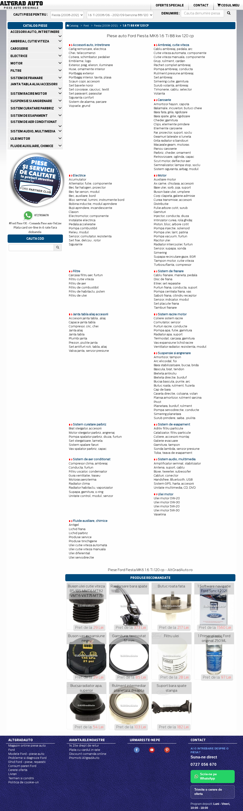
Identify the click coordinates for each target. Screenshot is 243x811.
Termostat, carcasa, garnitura (174, 338)
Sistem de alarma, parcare (88, 102)
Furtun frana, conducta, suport (175, 287)
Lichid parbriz (78, 533)
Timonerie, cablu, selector (173, 89)
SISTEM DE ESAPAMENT (29, 115)
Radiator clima (79, 483)
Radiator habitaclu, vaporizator (91, 487)
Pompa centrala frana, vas (172, 291)
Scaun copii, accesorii (84, 81)
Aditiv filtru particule (168, 428)
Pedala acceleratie (82, 224)
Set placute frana (166, 303)
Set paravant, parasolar (85, 93)
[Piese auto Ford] (38, 5)
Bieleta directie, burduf (170, 377)
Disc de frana (163, 279)
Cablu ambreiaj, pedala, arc (173, 49)
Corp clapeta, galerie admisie (174, 196)
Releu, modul (79, 232)
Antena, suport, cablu (169, 467)
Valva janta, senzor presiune (89, 350)
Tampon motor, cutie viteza (174, 260)
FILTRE (15, 70)
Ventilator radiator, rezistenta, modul (180, 346)
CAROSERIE (19, 48)
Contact (201, 5)
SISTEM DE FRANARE (26, 78)
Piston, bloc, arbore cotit (171, 224)
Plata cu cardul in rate (84, 750)
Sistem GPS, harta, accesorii (174, 483)
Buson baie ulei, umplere (172, 192)
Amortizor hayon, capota (171, 104)
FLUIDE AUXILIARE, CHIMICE (31, 146)
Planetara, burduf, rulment (173, 406)
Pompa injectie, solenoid (172, 228)
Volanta (159, 93)
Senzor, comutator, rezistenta (90, 236)
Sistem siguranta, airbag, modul (176, 169)
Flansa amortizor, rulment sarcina (177, 397)
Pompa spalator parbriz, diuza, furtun (95, 436)
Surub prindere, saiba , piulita (174, 418)
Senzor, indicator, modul (171, 299)
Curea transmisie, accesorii (173, 200)
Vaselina (160, 514)
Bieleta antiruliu (165, 373)
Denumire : (170, 13)
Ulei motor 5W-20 (167, 506)
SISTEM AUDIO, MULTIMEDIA (32, 131)
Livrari (12, 774)
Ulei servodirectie (81, 557)
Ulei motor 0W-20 (167, 498)
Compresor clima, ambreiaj (88, 463)
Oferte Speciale (170, 5)
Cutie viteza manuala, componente (179, 57)
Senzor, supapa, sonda (170, 248)
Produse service (80, 537)
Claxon (74, 212)
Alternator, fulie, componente (90, 183)
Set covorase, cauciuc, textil (89, 89)
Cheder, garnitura (166, 120)
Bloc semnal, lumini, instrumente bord (96, 200)
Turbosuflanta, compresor (172, 264)
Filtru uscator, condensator (88, 471)
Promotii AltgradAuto (84, 758)
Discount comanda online (87, 754)
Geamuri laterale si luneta (172, 136)
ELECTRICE (18, 56)
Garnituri (160, 212)
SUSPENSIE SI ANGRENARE (31, 101)
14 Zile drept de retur (84, 745)
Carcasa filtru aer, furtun (86, 275)
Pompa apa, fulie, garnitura (173, 330)
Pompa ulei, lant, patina (171, 232)
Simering (160, 252)
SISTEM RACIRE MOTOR (28, 93)
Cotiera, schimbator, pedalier (89, 57)
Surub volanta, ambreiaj (171, 85)
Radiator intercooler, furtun (173, 244)
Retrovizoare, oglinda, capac (174, 156)
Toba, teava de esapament (173, 453)
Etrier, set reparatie (167, 283)
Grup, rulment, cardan (169, 61)
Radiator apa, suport (168, 334)
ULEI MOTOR (20, 138)
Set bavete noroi (81, 85)
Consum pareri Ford (22, 766)
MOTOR (16, 63)
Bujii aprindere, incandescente (90, 208)
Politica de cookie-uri (23, 782)
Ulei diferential (79, 553)
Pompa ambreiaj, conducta (173, 69)
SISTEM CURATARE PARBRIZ (32, 108)
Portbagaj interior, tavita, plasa (90, 77)
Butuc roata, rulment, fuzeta (174, 385)
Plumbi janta (78, 338)
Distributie (161, 204)
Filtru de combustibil (84, 287)
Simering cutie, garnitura (171, 81)
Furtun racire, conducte (170, 326)
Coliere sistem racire (168, 318)
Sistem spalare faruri (83, 444)
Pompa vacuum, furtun (170, 236)
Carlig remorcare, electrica (87, 49)
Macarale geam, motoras (171, 144)
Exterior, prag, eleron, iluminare (91, 65)
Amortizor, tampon (167, 357)
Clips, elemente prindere (172, 124)
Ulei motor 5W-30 (167, 510)
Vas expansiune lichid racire (173, 342)
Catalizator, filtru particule (172, 432)
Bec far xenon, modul (84, 192)
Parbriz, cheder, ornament (172, 152)
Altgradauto (20, 740)
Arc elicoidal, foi (165, 361)
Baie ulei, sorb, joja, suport (172, 187)
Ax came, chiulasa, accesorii (174, 183)
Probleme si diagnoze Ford (27, 758)
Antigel (74, 525)
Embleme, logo (80, 61)
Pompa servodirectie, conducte (176, 410)
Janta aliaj (76, 330)
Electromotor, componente (89, 216)
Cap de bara (162, 389)
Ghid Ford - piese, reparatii (27, 762)
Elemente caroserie (168, 128)
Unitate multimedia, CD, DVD (175, 487)
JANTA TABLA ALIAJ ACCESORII (33, 84)
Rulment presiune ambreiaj (173, 73)
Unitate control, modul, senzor (91, 496)
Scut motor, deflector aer (172, 161)
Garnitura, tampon (167, 444)
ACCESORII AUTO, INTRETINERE (34, 32)
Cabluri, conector (166, 475)
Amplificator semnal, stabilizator (177, 463)
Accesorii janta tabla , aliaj (87, 318)
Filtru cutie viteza (81, 279)
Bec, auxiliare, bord (82, 196)
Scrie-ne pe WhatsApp (208, 776)
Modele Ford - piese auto (26, 754)
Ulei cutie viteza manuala (87, 549)
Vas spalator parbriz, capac (88, 449)
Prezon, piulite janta (83, 342)
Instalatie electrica (82, 220)
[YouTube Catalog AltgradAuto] (152, 750)
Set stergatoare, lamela (86, 440)
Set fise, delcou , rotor (85, 240)
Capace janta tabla (82, 322)
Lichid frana (77, 529)
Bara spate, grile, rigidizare (172, 116)
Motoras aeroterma (82, 479)
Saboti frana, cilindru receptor (175, 295)
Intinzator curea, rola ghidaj (173, 220)
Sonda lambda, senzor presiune (177, 449)
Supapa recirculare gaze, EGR (175, 256)
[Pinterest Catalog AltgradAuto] (167, 750)
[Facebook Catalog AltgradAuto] (137, 750)
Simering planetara (167, 414)
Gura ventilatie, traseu (84, 475)
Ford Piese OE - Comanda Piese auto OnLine (35, 223)
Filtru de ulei (78, 295)
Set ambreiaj (163, 77)
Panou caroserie (165, 148)
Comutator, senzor (167, 322)
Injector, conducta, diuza (171, 216)
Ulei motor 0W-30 (167, 502)
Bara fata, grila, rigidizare (170, 112)
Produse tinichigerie (83, 541)
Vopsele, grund (79, 106)
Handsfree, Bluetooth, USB (173, 479)
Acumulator (77, 179)
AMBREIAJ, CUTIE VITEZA (29, 41)
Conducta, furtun (81, 467)
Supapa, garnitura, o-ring (86, 492)
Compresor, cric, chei (83, 326)
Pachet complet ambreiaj (172, 65)
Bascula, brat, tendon (169, 369)
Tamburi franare (165, 307)
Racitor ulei (162, 240)
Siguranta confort (81, 97)
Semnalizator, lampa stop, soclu (177, 165)
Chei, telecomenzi (82, 53)
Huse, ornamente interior (87, 69)
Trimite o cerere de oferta (208, 792)
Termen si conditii (21, 778)
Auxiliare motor (165, 179)
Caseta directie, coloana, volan (176, 393)
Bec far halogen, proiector (87, 187)
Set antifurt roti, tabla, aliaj (88, 346)
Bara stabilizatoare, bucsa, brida (176, 365)
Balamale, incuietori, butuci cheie (178, 108)
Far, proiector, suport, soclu (173, 132)
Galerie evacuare (166, 440)
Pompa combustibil (83, 228)
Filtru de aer (77, 283)
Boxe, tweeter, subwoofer (172, 471)
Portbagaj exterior (81, 73)
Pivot (157, 402)
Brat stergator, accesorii (85, 428)
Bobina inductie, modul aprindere (93, 204)
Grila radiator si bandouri (171, 140)
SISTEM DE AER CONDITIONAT (33, 122)
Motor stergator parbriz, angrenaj (92, 432)
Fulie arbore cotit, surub (171, 208)
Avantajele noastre (87, 740)
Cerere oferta (17, 770)
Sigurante (76, 244)
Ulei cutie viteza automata (88, 545)
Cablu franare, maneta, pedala (175, 275)
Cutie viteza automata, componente (180, 53)
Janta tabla (76, 334)
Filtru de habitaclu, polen (87, 291)
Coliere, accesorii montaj (171, 436)
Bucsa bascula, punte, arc (172, 381)
